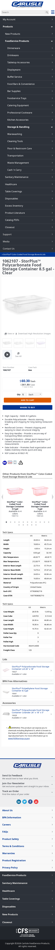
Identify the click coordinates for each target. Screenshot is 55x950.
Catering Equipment (18, 105)
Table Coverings (13, 191)
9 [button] (40, 522)
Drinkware (13, 55)
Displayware (13, 69)
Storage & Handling (18, 126)
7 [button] (31, 522)
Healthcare (11, 184)
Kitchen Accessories (17, 119)
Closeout (10, 227)
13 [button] (23, 525)
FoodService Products (17, 41)
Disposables (11, 198)
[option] (15, 500)
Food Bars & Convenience (21, 83)
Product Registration (14, 860)
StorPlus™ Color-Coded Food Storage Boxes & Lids (24, 254)
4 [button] (19, 522)
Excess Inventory (14, 205)
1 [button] (6, 522)
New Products (12, 33)
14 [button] (27, 525)
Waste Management (18, 162)
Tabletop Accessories (18, 62)
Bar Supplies (14, 91)
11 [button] (48, 522)
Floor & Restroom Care (19, 148)
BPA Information (11, 817)
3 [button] (14, 522)
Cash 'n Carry (14, 169)
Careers (6, 824)
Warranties (8, 853)
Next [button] (52, 497)
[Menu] (52, 12)
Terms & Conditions (13, 846)
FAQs (5, 831)
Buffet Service (14, 76)
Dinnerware (13, 48)
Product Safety (10, 839)
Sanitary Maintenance (16, 177)
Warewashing (14, 134)
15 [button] (31, 525)
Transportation (15, 155)
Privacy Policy (10, 867)
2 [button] (10, 522)
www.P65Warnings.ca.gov (18, 738)
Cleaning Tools (15, 141)
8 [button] (36, 522)
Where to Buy (27, 407)
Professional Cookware (19, 112)
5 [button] (23, 522)
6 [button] (27, 522)
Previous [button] (2, 497)
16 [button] (36, 525)
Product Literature (15, 212)
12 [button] (19, 525)
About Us (7, 810)
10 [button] (44, 522)
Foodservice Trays (16, 98)
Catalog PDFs (12, 220)
